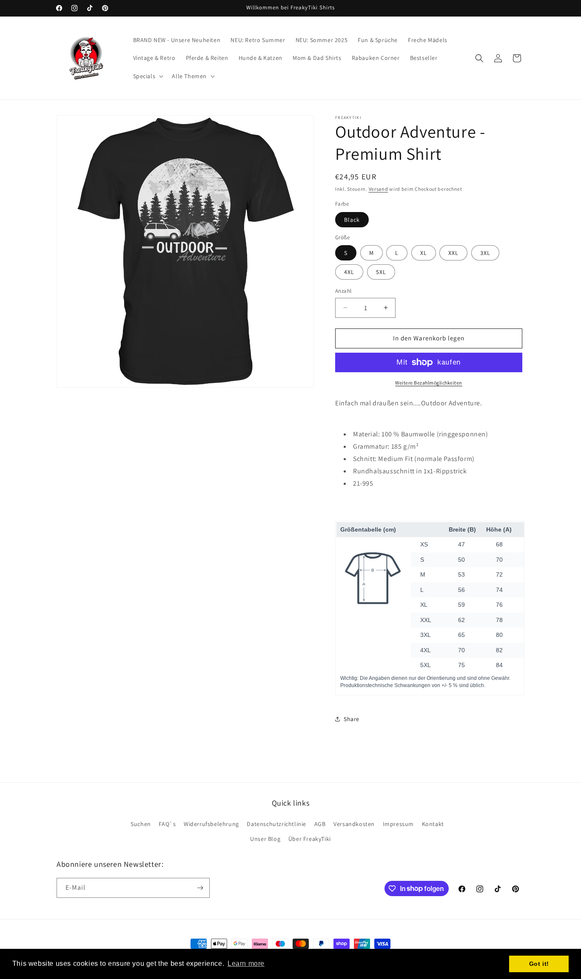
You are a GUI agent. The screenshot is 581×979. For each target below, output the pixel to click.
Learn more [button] (246, 963)
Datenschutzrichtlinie (276, 824)
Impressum (398, 824)
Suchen (141, 824)
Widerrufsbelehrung (211, 824)
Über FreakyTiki (309, 839)
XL (423, 253)
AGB (320, 824)
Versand (378, 189)
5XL (381, 272)
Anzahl (343, 290)
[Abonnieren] (200, 888)
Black (352, 220)
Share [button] (351, 719)
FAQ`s (167, 824)
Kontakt (433, 824)
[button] (147, 76)
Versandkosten (354, 824)
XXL (453, 253)
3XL (485, 253)
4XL (349, 272)
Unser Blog (265, 839)
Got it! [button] (539, 963)
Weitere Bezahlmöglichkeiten (428, 382)
